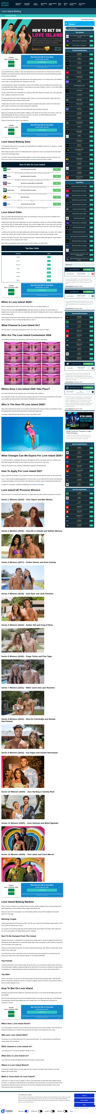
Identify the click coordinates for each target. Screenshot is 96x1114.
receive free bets (36, 159)
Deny (84, 1104)
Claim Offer (42, 62)
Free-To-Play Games (82, 4)
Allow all (84, 1095)
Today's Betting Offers (53, 4)
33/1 (49, 272)
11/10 (88, 391)
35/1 (49, 276)
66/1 (49, 280)
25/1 (49, 268)
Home (2, 15)
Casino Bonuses (36, 4)
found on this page (38, 484)
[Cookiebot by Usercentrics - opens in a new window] (9, 1111)
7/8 (89, 296)
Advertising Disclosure (88, 19)
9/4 (89, 368)
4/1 (49, 264)
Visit (57, 169)
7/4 (49, 261)
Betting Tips (65, 4)
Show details (73, 1111)
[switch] (40, 1111)
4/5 (49, 257)
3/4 (89, 274)
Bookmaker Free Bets (27, 4)
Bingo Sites (59, 4)
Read (88, 269)
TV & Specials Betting (73, 4)
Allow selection (84, 1100)
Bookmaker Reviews (18, 4)
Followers (73, 23)
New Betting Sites (44, 4)
